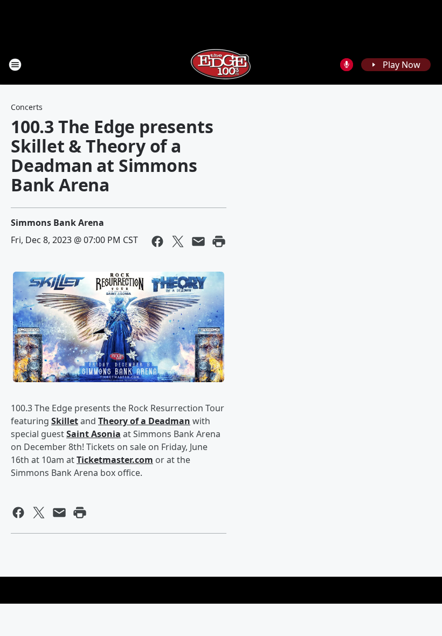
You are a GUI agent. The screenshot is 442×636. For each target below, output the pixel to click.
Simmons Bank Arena (57, 223)
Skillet (64, 421)
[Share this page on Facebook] (157, 241)
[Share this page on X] (177, 241)
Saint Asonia (93, 434)
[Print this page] (218, 241)
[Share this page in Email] (198, 241)
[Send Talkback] (346, 64)
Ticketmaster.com (115, 460)
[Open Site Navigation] (15, 64)
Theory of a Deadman (144, 421)
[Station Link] (221, 64)
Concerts (27, 107)
